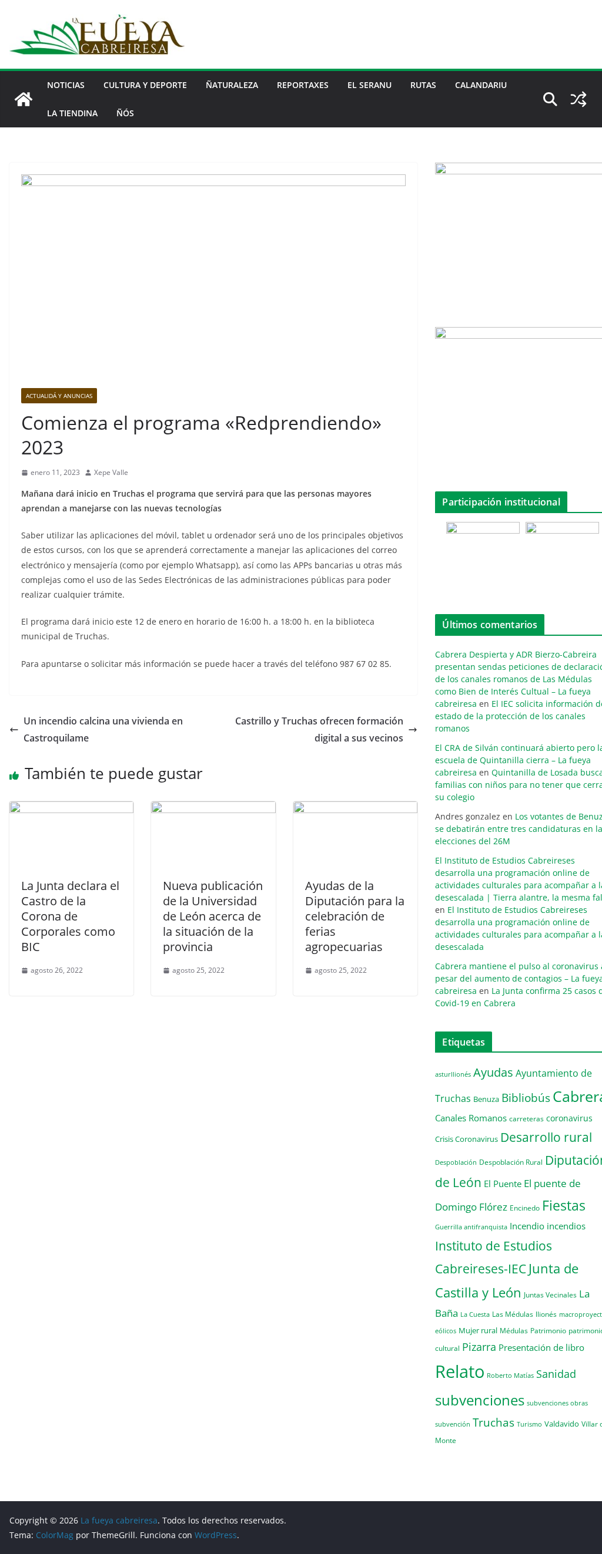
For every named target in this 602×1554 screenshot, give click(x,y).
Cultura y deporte (145, 84)
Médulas (514, 1331)
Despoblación (456, 1162)
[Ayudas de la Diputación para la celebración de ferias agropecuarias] (355, 809)
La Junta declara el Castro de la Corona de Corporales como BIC (70, 916)
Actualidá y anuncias (59, 396)
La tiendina (72, 113)
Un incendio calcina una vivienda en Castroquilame (103, 729)
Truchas (493, 1422)
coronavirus (569, 1118)
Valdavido (561, 1423)
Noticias (66, 84)
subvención (452, 1424)
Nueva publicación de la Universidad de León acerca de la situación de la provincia (213, 916)
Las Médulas (512, 1314)
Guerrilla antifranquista (471, 1226)
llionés (546, 1314)
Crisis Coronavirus (466, 1139)
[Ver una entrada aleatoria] (578, 99)
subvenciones (479, 1400)
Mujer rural (478, 1330)
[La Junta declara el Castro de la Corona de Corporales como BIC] (71, 809)
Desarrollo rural (546, 1136)
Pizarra (479, 1347)
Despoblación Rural (511, 1162)
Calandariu (481, 84)
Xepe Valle (111, 472)
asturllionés (453, 1074)
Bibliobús (525, 1097)
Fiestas (564, 1205)
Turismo (529, 1424)
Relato (459, 1371)
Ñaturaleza (232, 84)
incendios (566, 1226)
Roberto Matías (510, 1375)
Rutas (423, 84)
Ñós (125, 113)
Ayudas (493, 1072)
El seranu (369, 84)
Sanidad (556, 1374)
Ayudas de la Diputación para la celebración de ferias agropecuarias (354, 916)
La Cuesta (475, 1314)
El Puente (502, 1183)
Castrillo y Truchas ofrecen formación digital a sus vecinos (319, 729)
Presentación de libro (541, 1347)
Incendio (527, 1226)
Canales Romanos (471, 1118)
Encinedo (525, 1207)
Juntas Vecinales (550, 1294)
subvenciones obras (557, 1402)
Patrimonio (548, 1330)
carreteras (526, 1118)
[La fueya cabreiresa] (23, 99)
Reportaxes (303, 84)
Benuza (486, 1099)
